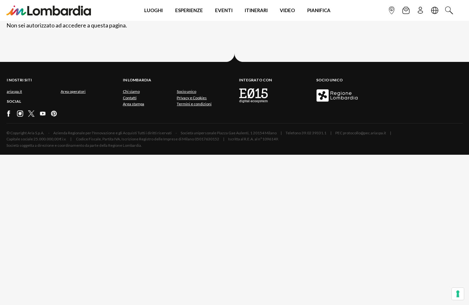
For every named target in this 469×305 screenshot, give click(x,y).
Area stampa (133, 103)
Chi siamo (131, 91)
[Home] (48, 10)
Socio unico (186, 91)
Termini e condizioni (194, 103)
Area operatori (73, 91)
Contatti (130, 97)
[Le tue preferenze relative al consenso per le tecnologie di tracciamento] (458, 294)
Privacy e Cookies (192, 97)
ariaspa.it (14, 91)
